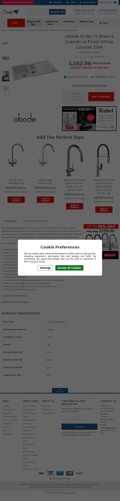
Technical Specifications (35, 221)
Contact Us (7, 423)
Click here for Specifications (14, 301)
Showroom (27, 423)
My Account (89, 2)
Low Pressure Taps (30, 469)
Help (72, 2)
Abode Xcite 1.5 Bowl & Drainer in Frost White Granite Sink (53, 30)
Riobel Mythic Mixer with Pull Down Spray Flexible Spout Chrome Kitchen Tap (104, 187)
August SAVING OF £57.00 (89, 67)
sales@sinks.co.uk (108, 428)
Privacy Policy (47, 413)
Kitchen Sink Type (33, 23)
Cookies (6, 427)
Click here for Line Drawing (14, 295)
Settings (45, 267)
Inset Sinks (69, 21)
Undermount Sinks (51, 23)
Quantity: (76, 93)
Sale (15, 23)
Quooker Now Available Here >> (18, 2)
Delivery (57, 2)
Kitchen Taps (86, 21)
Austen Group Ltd (68, 493)
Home (4, 30)
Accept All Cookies (69, 267)
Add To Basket (16, 199)
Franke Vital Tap (29, 420)
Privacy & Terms (37, 261)
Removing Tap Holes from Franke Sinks (30, 455)
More (105, 23)
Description (10, 221)
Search (55, 11)
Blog (25, 441)
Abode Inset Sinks (17, 30)
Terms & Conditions (69, 435)
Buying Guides (29, 437)
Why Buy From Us (30, 434)
